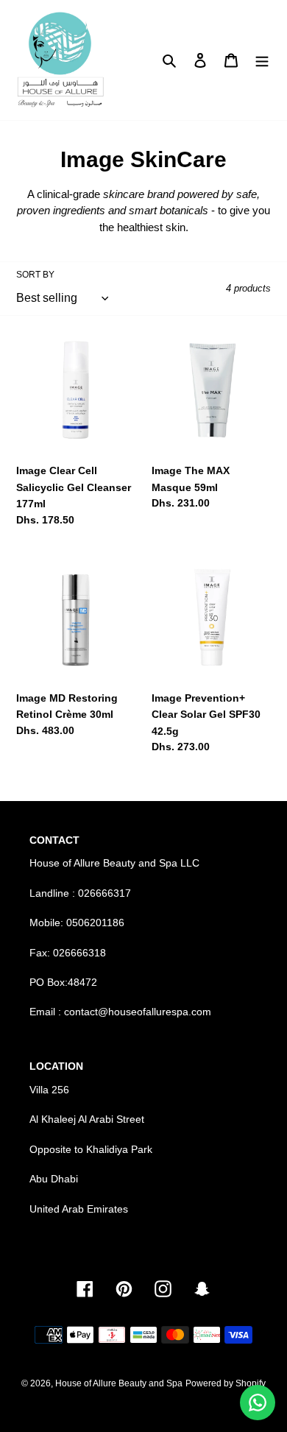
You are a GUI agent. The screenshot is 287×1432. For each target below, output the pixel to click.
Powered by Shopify (225, 1383)
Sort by (35, 274)
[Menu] (262, 60)
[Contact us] (257, 1402)
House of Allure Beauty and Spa (119, 1383)
